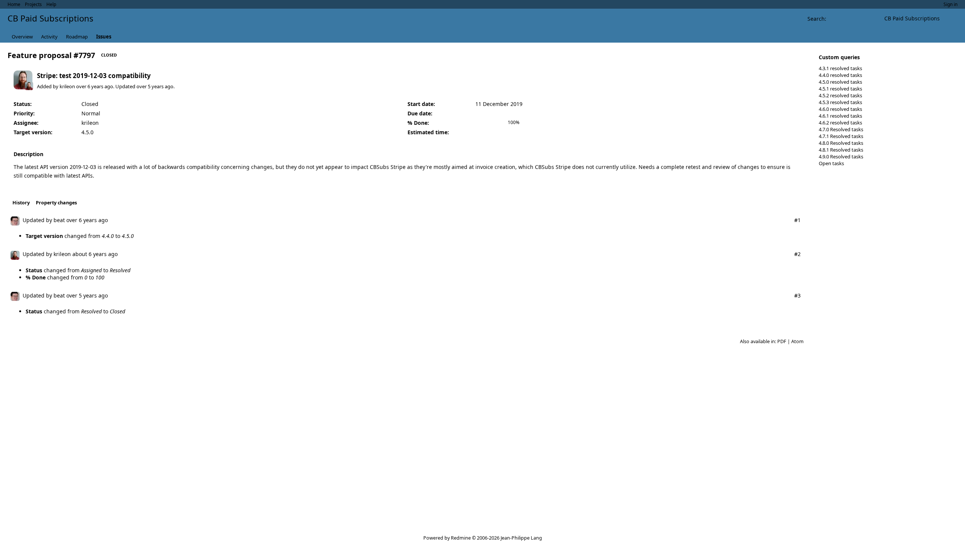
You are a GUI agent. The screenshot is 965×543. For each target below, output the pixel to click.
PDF (781, 341)
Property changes (56, 202)
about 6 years (89, 254)
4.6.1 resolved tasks (840, 115)
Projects (33, 4)
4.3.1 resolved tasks (840, 68)
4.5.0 (87, 132)
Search (816, 18)
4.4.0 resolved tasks (840, 75)
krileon (67, 86)
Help (51, 4)
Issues (103, 36)
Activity (49, 36)
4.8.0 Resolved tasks (841, 143)
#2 (797, 254)
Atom (797, 341)
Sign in (950, 4)
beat (59, 220)
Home (14, 4)
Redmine (461, 538)
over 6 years (89, 86)
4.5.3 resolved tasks (840, 102)
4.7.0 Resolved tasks (841, 129)
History (21, 202)
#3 (797, 295)
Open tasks (831, 163)
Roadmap (77, 36)
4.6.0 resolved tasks (840, 109)
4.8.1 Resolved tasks (841, 149)
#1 (797, 220)
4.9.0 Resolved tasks (841, 156)
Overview (22, 36)
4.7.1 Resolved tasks (841, 136)
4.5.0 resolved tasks (840, 81)
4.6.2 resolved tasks (840, 122)
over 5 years (150, 86)
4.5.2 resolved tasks (840, 95)
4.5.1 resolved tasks (840, 88)
